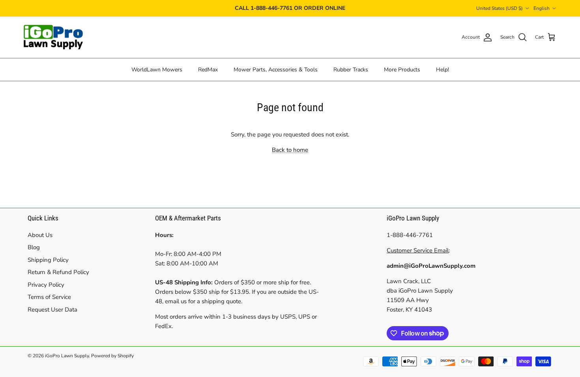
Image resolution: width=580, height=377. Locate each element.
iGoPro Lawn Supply (67, 356)
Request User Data (52, 310)
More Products (402, 69)
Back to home (290, 150)
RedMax (208, 69)
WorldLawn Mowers (156, 69)
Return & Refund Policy (58, 272)
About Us (40, 235)
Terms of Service (49, 297)
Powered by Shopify (112, 356)
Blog (34, 247)
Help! (442, 69)
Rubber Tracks (350, 69)
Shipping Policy (48, 260)
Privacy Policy (46, 285)
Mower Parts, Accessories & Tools (276, 69)
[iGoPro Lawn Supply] (53, 37)
